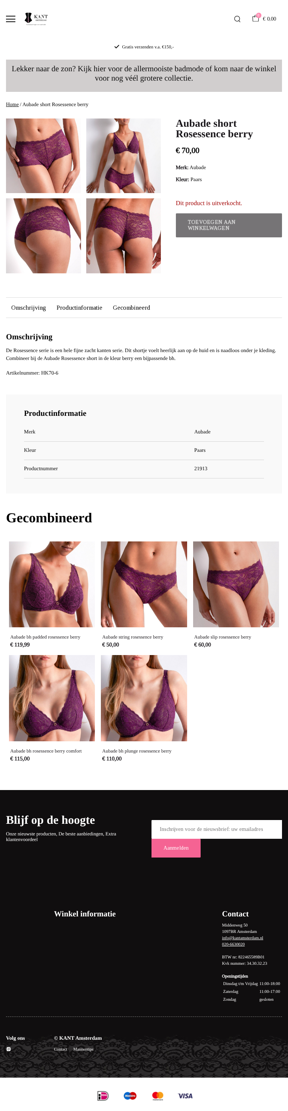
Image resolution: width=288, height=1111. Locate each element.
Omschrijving (28, 307)
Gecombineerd (131, 307)
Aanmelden (176, 848)
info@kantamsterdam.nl (242, 938)
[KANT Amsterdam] (36, 19)
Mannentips (83, 1049)
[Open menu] (10, 19)
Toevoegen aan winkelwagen (212, 225)
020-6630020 (233, 944)
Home (12, 105)
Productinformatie (79, 307)
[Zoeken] (237, 19)
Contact (60, 1049)
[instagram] (8, 1050)
